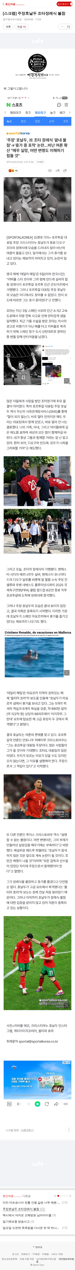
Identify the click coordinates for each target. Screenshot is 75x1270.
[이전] (55, 1196)
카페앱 (45, 1254)
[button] (18, 4)
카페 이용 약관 (27, 1259)
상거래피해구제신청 (46, 1259)
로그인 (15, 1254)
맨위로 (38, 1247)
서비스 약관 (57, 1254)
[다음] (70, 1196)
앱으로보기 (63, 4)
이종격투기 (27, 1130)
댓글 (21, 26)
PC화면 (36, 1254)
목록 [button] (8, 26)
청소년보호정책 (9, 1259)
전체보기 (25, 1254)
